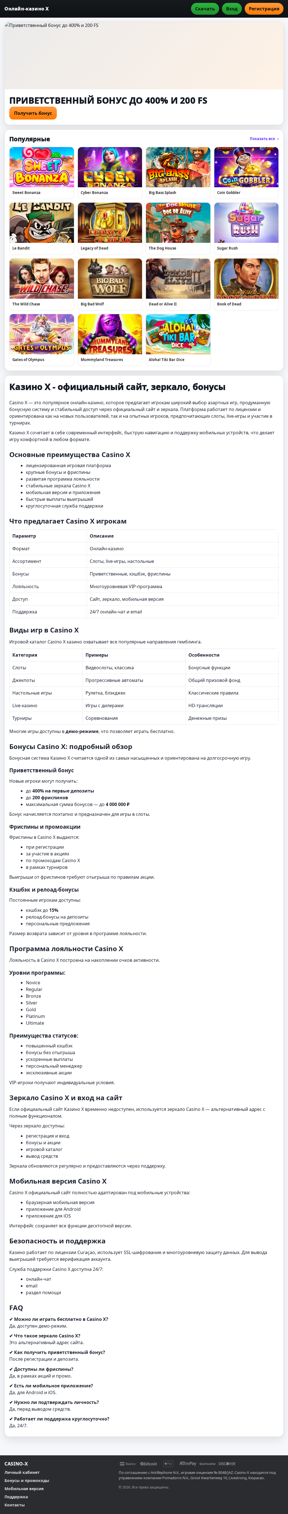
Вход (232, 9)
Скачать (205, 9)
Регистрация (264, 9)
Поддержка (16, 1496)
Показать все (264, 138)
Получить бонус (33, 113)
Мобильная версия (24, 1488)
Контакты (14, 1505)
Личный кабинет (22, 1472)
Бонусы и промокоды (26, 1480)
